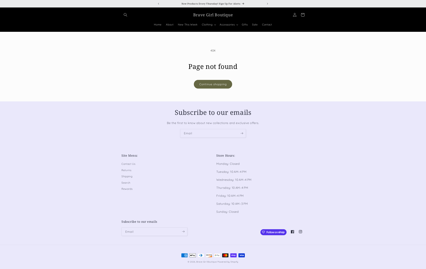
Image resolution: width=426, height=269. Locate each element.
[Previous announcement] (158, 3)
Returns (126, 170)
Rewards (127, 189)
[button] (125, 15)
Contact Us (128, 163)
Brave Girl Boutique (206, 262)
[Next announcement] (267, 3)
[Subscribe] (242, 133)
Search (125, 182)
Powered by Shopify (227, 262)
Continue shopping (213, 84)
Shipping (126, 176)
